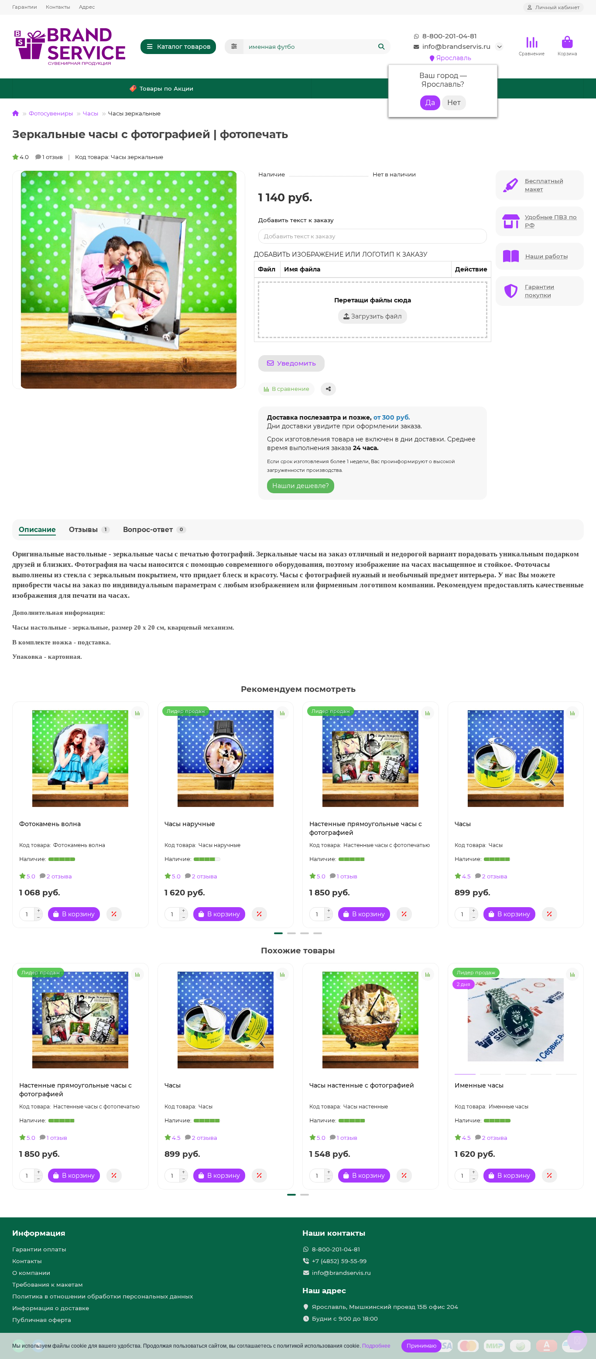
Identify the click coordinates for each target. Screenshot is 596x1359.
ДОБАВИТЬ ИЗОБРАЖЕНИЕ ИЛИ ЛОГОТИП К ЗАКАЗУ (341, 254)
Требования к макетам (47, 1284)
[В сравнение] (137, 712)
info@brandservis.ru (456, 46)
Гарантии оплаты (39, 1249)
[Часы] (516, 758)
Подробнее (376, 1346)
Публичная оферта (41, 1319)
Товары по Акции (166, 88)
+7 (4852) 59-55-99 (339, 1260)
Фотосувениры (51, 113)
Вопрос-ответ (153, 529)
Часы (90, 113)
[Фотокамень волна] (80, 758)
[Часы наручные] (225, 758)
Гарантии (24, 7)
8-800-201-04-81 (449, 36)
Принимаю (421, 1345)
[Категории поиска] (234, 46)
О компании (31, 1272)
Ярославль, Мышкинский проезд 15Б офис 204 (385, 1306)
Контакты (58, 7)
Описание (37, 529)
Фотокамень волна (50, 824)
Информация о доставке (50, 1308)
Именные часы (479, 1085)
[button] (14, 813)
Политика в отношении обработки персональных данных (102, 1296)
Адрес (87, 7)
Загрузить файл (375, 316)
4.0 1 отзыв (41, 156)
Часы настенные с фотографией (361, 1085)
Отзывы (87, 529)
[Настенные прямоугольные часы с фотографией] (370, 758)
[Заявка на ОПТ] (114, 914)
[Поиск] (381, 47)
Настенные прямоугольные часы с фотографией (365, 828)
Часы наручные (189, 824)
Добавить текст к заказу (296, 220)
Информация (38, 1233)
